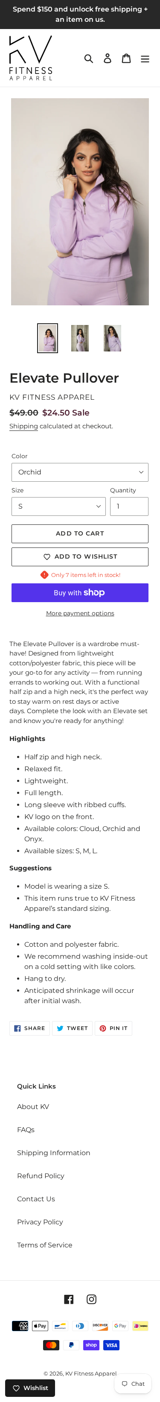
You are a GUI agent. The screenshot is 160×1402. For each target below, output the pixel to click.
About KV (33, 1107)
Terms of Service (45, 1245)
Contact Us (36, 1199)
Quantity (123, 490)
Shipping (23, 426)
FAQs (26, 1130)
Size (17, 490)
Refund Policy (40, 1176)
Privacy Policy (40, 1222)
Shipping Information (53, 1153)
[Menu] (145, 57)
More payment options (80, 613)
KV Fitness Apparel (91, 1373)
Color (20, 456)
